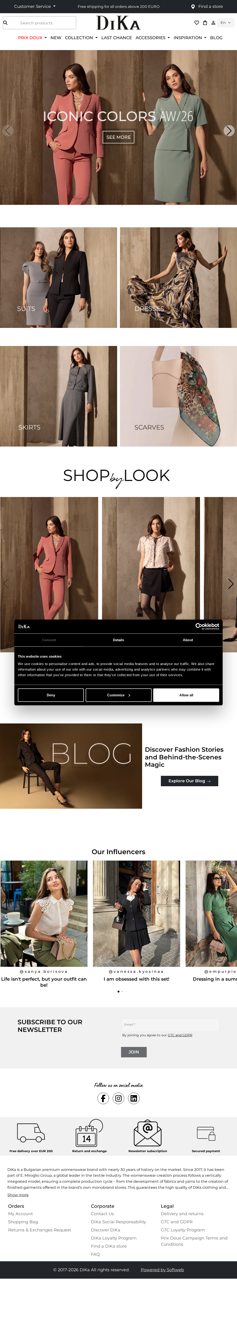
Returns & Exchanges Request (39, 1230)
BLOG (216, 37)
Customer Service (33, 6)
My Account (20, 1213)
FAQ (95, 1254)
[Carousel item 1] (118, 127)
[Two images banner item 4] (178, 396)
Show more (18, 1195)
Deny (51, 695)
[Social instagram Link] (118, 1098)
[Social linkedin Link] (134, 1098)
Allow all (186, 695)
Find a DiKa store (109, 1246)
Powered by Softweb (162, 1269)
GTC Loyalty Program (183, 1230)
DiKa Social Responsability (118, 1221)
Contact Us (102, 1213)
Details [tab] (118, 640)
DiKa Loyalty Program (114, 1238)
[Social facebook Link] (103, 1098)
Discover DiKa (105, 1230)
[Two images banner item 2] (178, 278)
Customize (116, 695)
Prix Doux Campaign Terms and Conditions (194, 1241)
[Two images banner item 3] (58, 396)
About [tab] (188, 640)
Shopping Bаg (23, 1221)
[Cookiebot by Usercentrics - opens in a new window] (199, 626)
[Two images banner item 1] (58, 278)
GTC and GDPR (180, 1035)
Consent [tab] (49, 640)
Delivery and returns (182, 1213)
